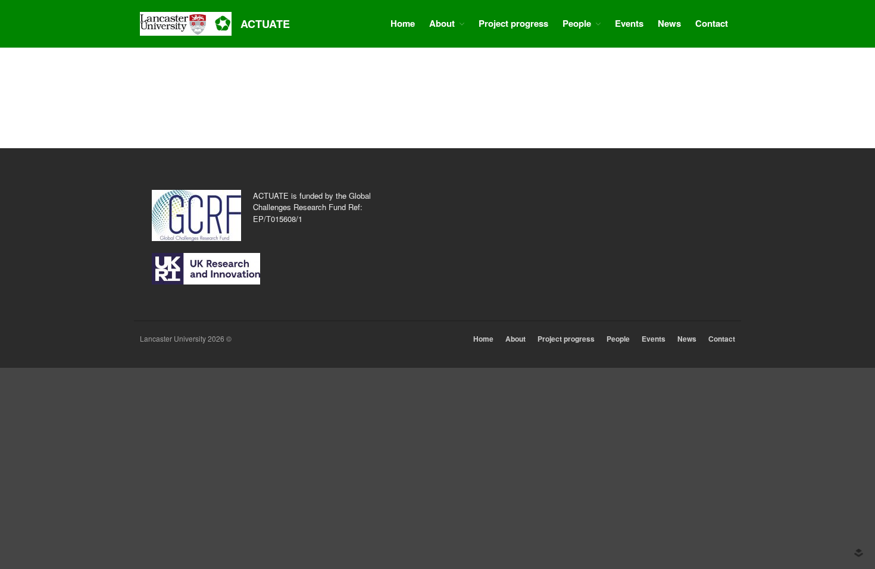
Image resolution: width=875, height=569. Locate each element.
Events (629, 23)
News (669, 23)
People (576, 23)
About (442, 23)
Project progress (513, 23)
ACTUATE (265, 24)
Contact (711, 23)
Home (402, 23)
